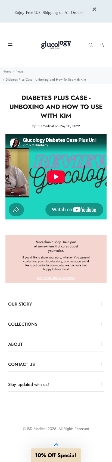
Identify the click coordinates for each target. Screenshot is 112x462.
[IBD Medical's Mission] (56, 258)
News (19, 71)
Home (7, 71)
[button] (56, 455)
